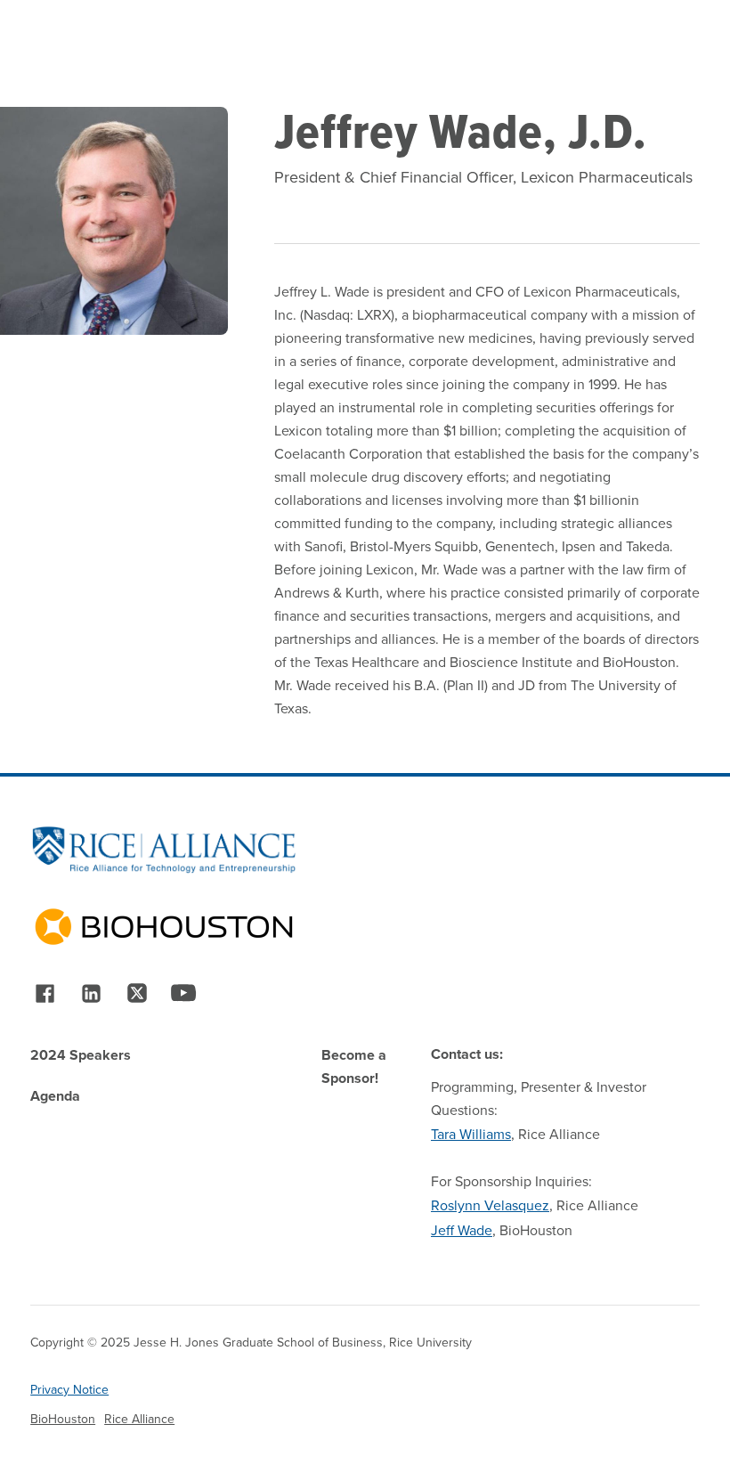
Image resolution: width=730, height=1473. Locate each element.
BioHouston (62, 1419)
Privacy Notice (69, 1389)
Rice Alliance (139, 1419)
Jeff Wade (461, 1230)
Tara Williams (471, 1133)
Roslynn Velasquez (490, 1205)
